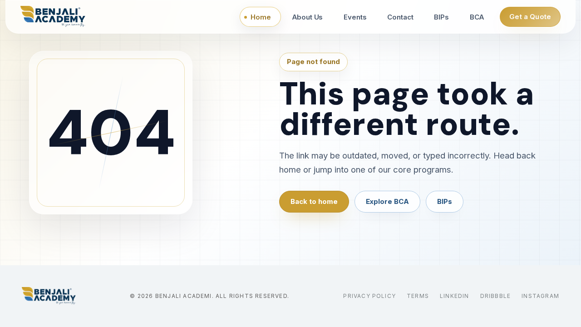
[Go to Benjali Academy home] (49, 296)
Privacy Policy (369, 295)
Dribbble (495, 295)
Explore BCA (387, 201)
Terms (418, 295)
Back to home (314, 201)
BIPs (444, 201)
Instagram (540, 295)
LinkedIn (454, 295)
